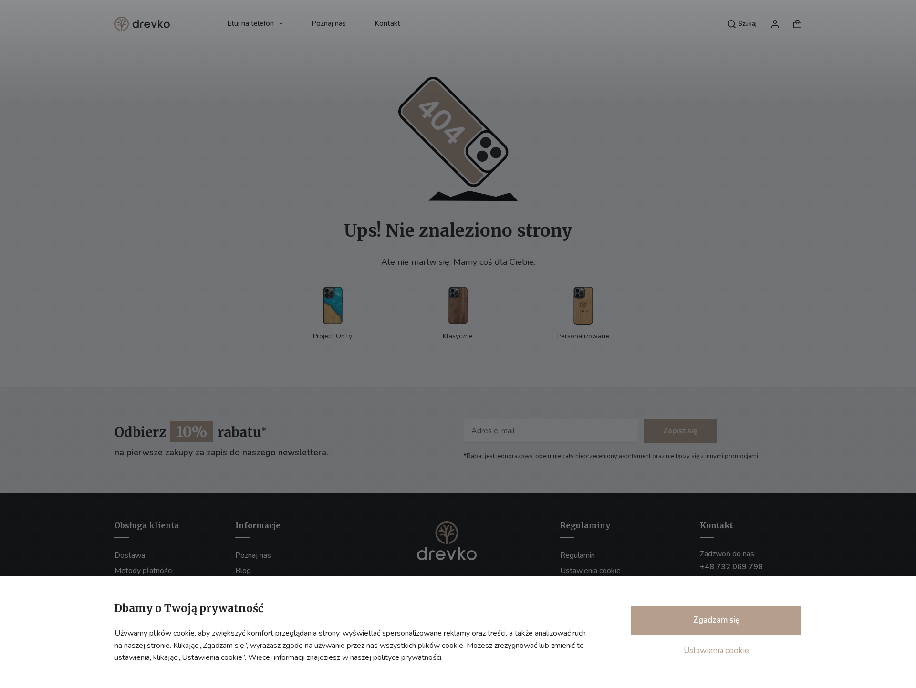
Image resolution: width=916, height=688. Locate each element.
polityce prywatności (407, 657)
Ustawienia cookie (716, 650)
